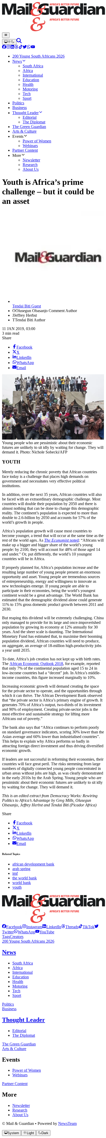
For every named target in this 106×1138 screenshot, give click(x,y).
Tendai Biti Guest (26, 306)
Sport (16, 995)
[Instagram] (8, 47)
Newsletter (21, 1105)
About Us (20, 1115)
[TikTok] (21, 47)
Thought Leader (23, 1019)
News (9, 952)
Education (20, 977)
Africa (17, 968)
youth (17, 887)
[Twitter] (25, 47)
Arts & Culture (14, 1048)
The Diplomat (23, 1035)
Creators (16, 936)
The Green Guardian (19, 1044)
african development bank (33, 864)
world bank (21, 882)
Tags (6, 936)
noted (61, 540)
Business (9, 1009)
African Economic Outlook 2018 (36, 663)
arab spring (21, 869)
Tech (16, 991)
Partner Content (15, 1083)
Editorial (19, 1030)
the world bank (24, 878)
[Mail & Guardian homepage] (53, 17)
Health (17, 981)
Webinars (20, 1075)
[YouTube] (33, 47)
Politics (8, 1004)
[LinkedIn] (12, 47)
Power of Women (26, 1070)
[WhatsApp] (29, 47)
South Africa (22, 963)
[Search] (19, 42)
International (22, 972)
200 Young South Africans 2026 (28, 941)
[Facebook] (4, 47)
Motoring (20, 986)
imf (15, 873)
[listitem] (12, 927)
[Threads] (16, 47)
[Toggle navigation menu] (6, 35)
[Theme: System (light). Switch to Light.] (9, 42)
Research (19, 1110)
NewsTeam (67, 1123)
